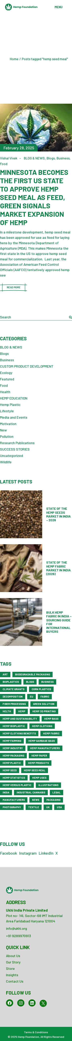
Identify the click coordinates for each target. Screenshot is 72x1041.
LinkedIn (46, 853)
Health (5, 392)
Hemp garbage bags (41, 740)
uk (48, 807)
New (3, 430)
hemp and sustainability (20, 718)
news (35, 799)
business (47, 681)
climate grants (13, 689)
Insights (12, 975)
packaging (53, 799)
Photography (12, 807)
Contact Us (14, 981)
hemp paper (39, 755)
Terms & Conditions (36, 1032)
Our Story (13, 962)
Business (63, 158)
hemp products (38, 763)
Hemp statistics (14, 777)
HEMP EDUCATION (13, 398)
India (6, 792)
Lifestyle (7, 411)
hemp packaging (13, 755)
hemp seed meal (34, 770)
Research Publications (17, 443)
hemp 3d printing (44, 711)
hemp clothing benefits (19, 733)
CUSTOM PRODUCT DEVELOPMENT (26, 366)
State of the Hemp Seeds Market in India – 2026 (58, 514)
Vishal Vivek (8, 158)
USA (59, 807)
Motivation (8, 423)
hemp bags (51, 718)
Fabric (44, 696)
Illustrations (48, 785)
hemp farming (12, 740)
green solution (43, 703)
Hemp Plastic (10, 404)
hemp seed (10, 770)
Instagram (28, 853)
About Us (13, 955)
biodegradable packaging (32, 674)
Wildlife (6, 462)
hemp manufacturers (45, 748)
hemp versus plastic (17, 785)
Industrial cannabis (31, 792)
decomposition (13, 696)
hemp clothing (42, 726)
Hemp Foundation (28, 1036)
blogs (30, 681)
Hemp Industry (13, 748)
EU (31, 696)
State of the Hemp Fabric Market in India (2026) (58, 568)
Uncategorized (11, 455)
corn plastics (41, 689)
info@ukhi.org (16, 928)
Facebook (8, 853)
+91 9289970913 (18, 936)
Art (5, 674)
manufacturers (14, 799)
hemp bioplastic (14, 726)
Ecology (6, 372)
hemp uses (39, 777)
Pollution (6, 436)
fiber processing (14, 703)
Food (3, 164)
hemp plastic (12, 763)
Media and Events (13, 417)
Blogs (51, 158)
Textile (33, 807)
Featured (7, 379)
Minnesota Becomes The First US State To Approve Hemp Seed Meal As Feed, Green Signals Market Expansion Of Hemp (34, 197)
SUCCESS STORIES (15, 449)
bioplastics (11, 681)
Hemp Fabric (51, 733)
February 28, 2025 (18, 148)
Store (10, 968)
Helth (7, 711)
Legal (56, 792)
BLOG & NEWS (34, 158)
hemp (21, 711)
